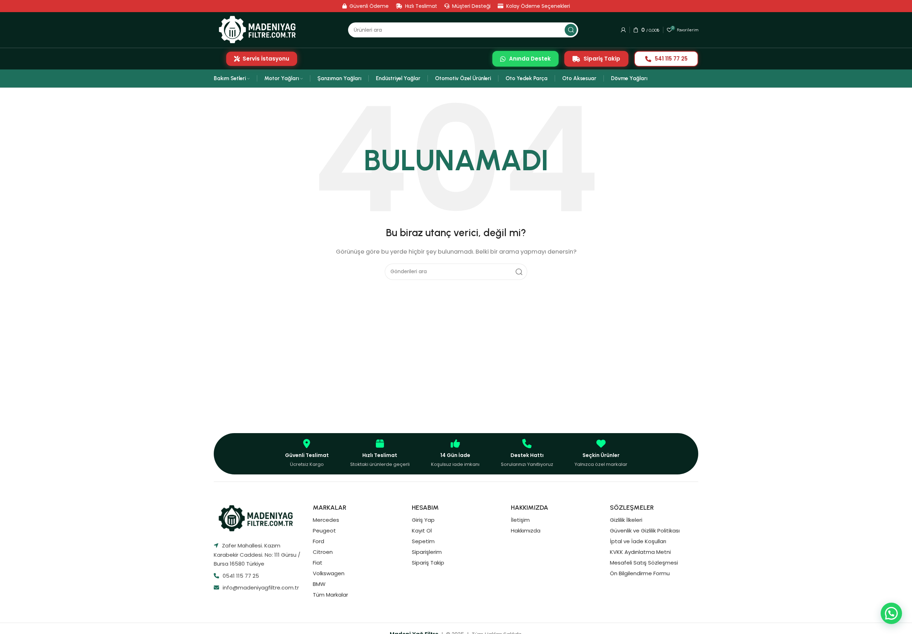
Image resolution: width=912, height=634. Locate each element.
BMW (319, 584)
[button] (891, 613)
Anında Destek (530, 58)
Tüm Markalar (330, 594)
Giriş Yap (423, 520)
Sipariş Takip (602, 58)
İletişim (520, 520)
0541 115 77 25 (241, 576)
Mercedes (326, 520)
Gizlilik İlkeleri (626, 520)
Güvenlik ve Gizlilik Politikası (645, 530)
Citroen (323, 552)
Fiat (317, 562)
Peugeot (324, 530)
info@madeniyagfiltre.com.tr (261, 587)
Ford (318, 541)
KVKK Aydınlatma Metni (640, 552)
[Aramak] (571, 30)
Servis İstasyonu (266, 58)
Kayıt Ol (422, 530)
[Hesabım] (623, 30)
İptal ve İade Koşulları (638, 541)
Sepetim (423, 541)
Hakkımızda (525, 530)
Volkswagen (328, 573)
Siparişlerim (427, 552)
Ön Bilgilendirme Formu (640, 573)
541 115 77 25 (671, 58)
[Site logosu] (259, 29)
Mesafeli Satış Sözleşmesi (644, 562)
